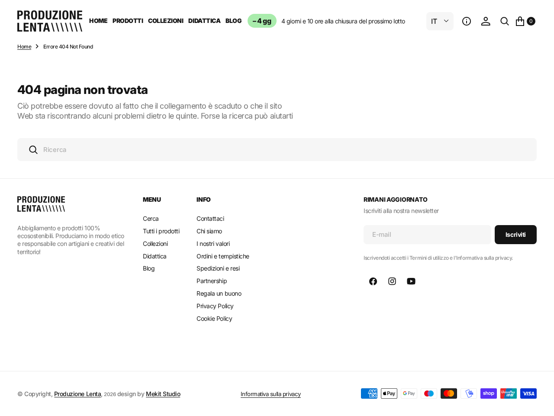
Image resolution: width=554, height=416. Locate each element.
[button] (466, 21)
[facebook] (373, 281)
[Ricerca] (504, 21)
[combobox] (277, 149)
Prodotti (128, 20)
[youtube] (411, 281)
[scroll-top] (539, 401)
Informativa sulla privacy (271, 393)
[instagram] (392, 281)
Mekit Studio (163, 393)
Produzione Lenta (77, 393)
